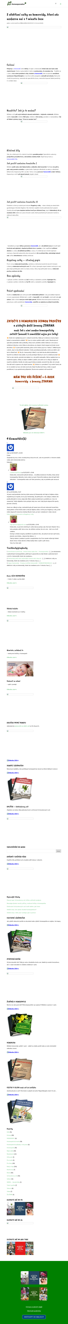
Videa (8, 1191)
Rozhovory (10, 1170)
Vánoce (9, 1188)
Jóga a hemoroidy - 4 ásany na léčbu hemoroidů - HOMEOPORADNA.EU (30, 563)
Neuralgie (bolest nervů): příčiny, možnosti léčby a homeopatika (26, 903)
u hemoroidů (38, 73)
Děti (8, 1132)
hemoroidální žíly (12, 159)
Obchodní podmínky (34, 1311)
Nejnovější (10, 1151)
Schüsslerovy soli (12, 1176)
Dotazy (9, 1135)
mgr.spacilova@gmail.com (18, 524)
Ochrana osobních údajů (34, 1307)
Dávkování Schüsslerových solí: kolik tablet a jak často (23, 906)
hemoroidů (17, 69)
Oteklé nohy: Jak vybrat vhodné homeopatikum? (21, 909)
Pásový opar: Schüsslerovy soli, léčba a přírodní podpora (24, 900)
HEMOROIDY (30, 23)
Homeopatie (10, 1148)
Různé (9, 1173)
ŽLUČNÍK (9, 1194)
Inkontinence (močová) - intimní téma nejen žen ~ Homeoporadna (28, 551)
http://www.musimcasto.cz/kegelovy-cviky (20, 514)
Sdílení (9, 1179)
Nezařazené (10, 1154)
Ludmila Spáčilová (15, 23)
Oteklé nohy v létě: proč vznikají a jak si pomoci (21, 913)
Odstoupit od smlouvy (34, 1317)
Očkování (10, 1157)
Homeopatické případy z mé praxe (17, 1144)
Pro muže (9, 1160)
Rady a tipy (10, 1166)
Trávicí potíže (11, 1185)
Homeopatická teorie (13, 1141)
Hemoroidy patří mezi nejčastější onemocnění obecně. (24, 558)
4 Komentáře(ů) (39, 23)
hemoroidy (28, 302)
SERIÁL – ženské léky (13, 1182)
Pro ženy (9, 1163)
